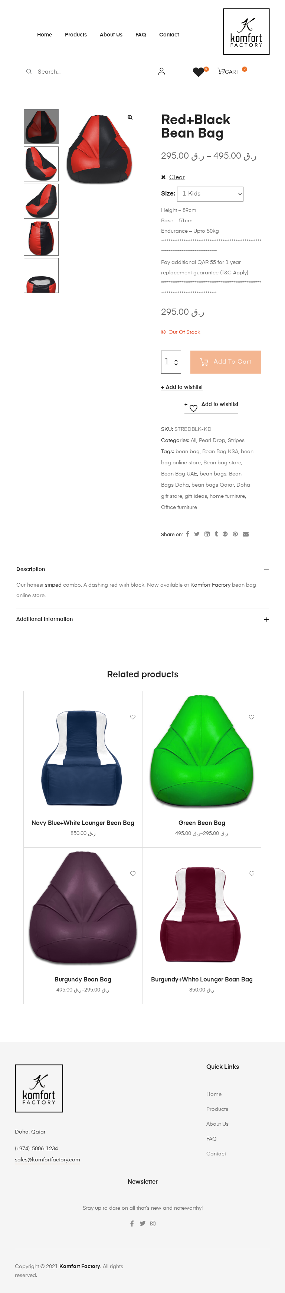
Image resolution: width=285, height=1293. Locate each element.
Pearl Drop (212, 440)
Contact (169, 35)
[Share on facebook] (187, 534)
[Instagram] (153, 1223)
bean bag (188, 451)
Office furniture (179, 507)
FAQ (140, 35)
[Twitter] (142, 1223)
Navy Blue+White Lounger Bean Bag (83, 823)
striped (53, 585)
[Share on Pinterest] (235, 534)
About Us (111, 35)
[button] (130, 117)
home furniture (227, 496)
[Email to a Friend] (246, 534)
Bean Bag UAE (179, 474)
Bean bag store (222, 462)
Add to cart (233, 362)
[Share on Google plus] (225, 534)
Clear (177, 178)
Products (76, 35)
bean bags (213, 474)
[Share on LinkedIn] (207, 534)
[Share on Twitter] (197, 534)
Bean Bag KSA (220, 451)
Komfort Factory (210, 585)
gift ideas (196, 496)
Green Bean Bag (201, 823)
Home (44, 35)
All (193, 440)
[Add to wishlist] (132, 700)
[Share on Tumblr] (216, 534)
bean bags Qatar (212, 485)
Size (167, 194)
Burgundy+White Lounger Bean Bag (202, 980)
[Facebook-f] (132, 1223)
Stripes (236, 440)
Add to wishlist (184, 387)
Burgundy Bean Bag (83, 980)
